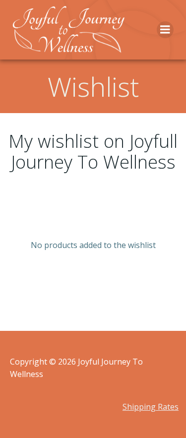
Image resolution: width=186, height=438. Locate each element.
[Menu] (165, 29)
